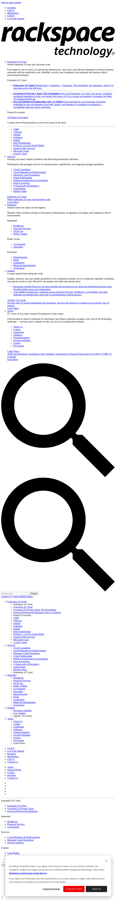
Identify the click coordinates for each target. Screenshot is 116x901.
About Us (18, 326)
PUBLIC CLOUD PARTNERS (28, 145)
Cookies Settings (51, 889)
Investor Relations (22, 340)
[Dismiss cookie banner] (106, 861)
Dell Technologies (22, 143)
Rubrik (16, 140)
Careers (17, 343)
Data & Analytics (21, 183)
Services (11, 156)
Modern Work (20, 191)
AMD (16, 129)
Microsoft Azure (21, 151)
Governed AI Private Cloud (20, 808)
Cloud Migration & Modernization (29, 172)
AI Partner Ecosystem (17, 117)
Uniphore (17, 137)
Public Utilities (20, 234)
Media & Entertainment (24, 265)
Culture (16, 329)
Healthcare (18, 225)
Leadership (18, 332)
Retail (16, 260)
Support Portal (14, 770)
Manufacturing (20, 257)
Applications (19, 188)
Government (19, 244)
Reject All (96, 889)
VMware (17, 132)
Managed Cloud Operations (26, 175)
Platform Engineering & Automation (30, 180)
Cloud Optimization (22, 177)
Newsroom (18, 346)
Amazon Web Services (24, 148)
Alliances (17, 335)
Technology (19, 268)
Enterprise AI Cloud (16, 62)
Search (34, 593)
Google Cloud (20, 153)
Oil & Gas (18, 231)
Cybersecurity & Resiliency (26, 186)
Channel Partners (21, 337)
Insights (11, 271)
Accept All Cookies (74, 889)
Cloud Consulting (21, 169)
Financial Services (22, 228)
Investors (11, 775)
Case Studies (60, 293)
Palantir (17, 134)
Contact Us (7, 596)
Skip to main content (11, 2)
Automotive (19, 262)
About (10, 311)
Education (18, 247)
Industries (11, 205)
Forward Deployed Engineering (22, 811)
